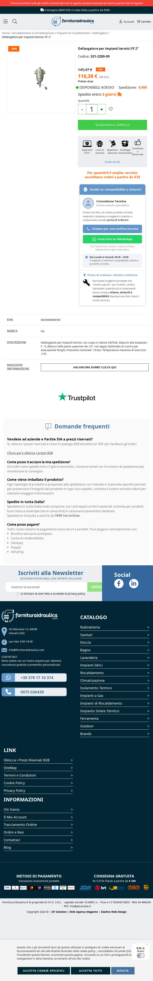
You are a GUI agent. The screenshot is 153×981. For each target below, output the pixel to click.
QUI (128, 951)
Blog (7, 847)
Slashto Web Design (114, 912)
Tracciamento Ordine (20, 824)
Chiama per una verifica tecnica (115, 228)
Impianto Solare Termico (99, 711)
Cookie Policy (14, 783)
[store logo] (76, 21)
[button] (112, 151)
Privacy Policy (14, 790)
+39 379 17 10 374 (37, 677)
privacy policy (76, 593)
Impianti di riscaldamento (73, 33)
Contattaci (12, 840)
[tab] (21, 319)
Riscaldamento (92, 673)
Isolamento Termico (96, 688)
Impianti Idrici (91, 665)
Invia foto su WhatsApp (115, 239)
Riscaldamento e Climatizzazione (33, 33)
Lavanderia (88, 657)
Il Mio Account (15, 817)
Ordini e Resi (14, 832)
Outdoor (87, 726)
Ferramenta (89, 718)
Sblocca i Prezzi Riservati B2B (27, 760)
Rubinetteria (90, 627)
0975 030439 (32, 692)
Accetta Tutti (90, 970)
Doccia (85, 642)
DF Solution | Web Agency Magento (75, 912)
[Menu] (147, 946)
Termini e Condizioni (20, 775)
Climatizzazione (92, 680)
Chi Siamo (12, 809)
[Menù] (5, 21)
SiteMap (10, 767)
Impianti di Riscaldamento (101, 703)
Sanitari (86, 635)
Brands (85, 733)
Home (6, 33)
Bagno (85, 650)
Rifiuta (123, 970)
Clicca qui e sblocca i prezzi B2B (30, 453)
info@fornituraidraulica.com (26, 650)
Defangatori (100, 33)
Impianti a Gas (91, 695)
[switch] (140, 955)
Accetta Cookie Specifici (43, 970)
